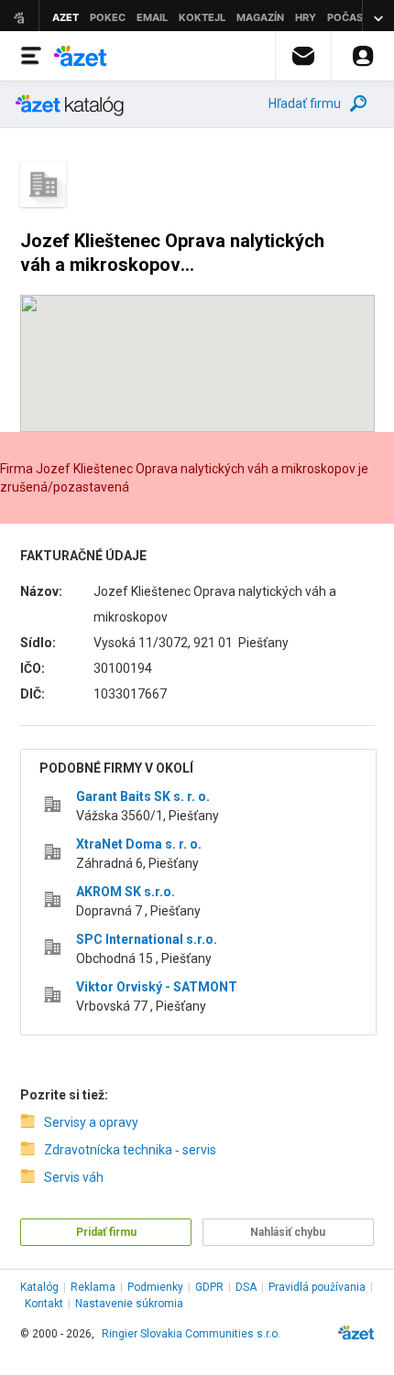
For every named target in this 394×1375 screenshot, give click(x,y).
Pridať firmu (106, 1232)
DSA (246, 1287)
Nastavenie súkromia (129, 1303)
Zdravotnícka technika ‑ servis (130, 1149)
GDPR (209, 1287)
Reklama (93, 1287)
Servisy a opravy (91, 1122)
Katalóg (39, 1287)
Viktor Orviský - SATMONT (156, 987)
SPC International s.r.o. (146, 939)
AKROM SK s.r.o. (125, 891)
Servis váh (74, 1177)
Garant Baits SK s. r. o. (143, 796)
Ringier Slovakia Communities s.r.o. (191, 1333)
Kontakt (44, 1303)
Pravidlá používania (317, 1287)
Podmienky (155, 1287)
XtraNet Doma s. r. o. (139, 844)
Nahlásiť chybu (287, 1232)
